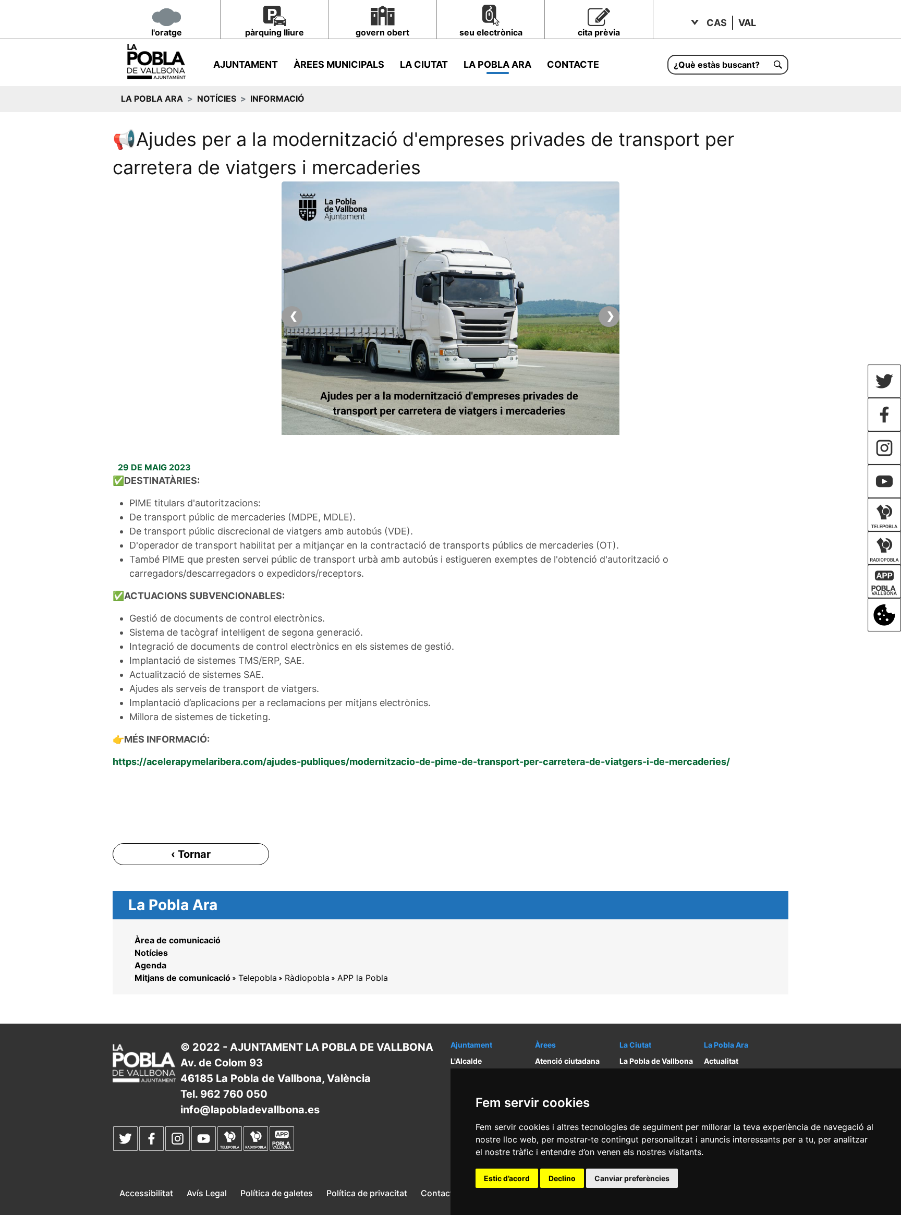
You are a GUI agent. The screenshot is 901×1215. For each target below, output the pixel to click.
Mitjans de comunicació (182, 978)
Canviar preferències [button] (631, 1178)
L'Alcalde (466, 1060)
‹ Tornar (191, 854)
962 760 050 (233, 1094)
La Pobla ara (497, 64)
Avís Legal (207, 1193)
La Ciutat (424, 64)
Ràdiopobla (307, 978)
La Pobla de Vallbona (656, 1060)
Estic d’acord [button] (507, 1178)
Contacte (573, 64)
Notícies (216, 98)
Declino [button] (562, 1178)
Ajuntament (245, 64)
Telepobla (257, 978)
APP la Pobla (362, 978)
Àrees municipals (339, 64)
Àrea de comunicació (178, 940)
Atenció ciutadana (567, 1060)
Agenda (150, 965)
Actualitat (721, 1060)
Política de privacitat (366, 1193)
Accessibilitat (146, 1193)
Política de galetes (276, 1193)
